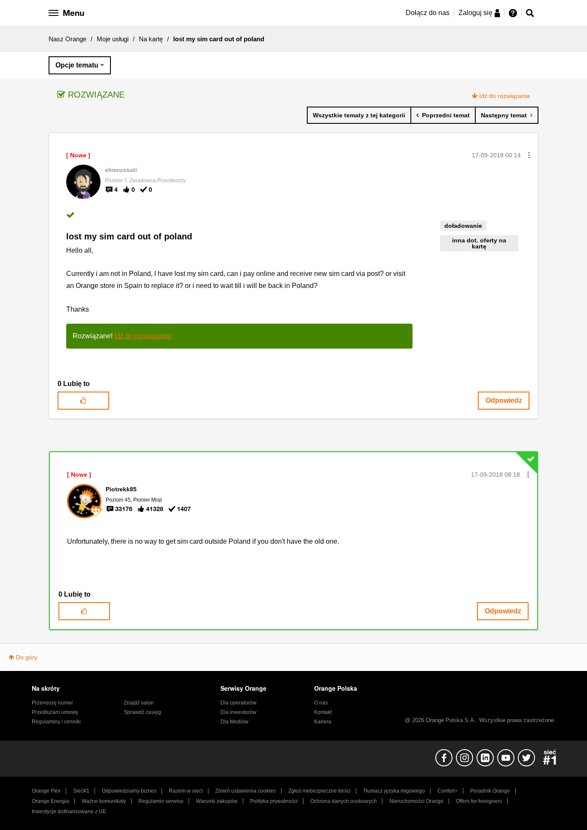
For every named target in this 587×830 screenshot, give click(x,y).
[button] (529, 155)
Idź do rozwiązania (504, 95)
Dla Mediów (234, 722)
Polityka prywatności (274, 801)
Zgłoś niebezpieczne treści (319, 791)
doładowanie (463, 225)
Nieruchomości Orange (416, 801)
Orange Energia (50, 801)
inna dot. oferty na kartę (479, 243)
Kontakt (323, 712)
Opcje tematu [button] (76, 65)
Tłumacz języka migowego (394, 791)
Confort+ (447, 791)
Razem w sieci (186, 791)
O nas (321, 703)
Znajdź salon (139, 703)
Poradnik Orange (490, 791)
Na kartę (151, 39)
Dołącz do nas (427, 12)
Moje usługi (112, 39)
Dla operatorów (238, 703)
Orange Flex (46, 791)
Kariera (322, 722)
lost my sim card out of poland (129, 236)
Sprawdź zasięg (142, 712)
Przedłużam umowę (55, 712)
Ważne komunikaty (104, 801)
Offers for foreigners (479, 801)
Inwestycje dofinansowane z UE (69, 812)
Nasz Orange (67, 39)
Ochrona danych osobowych (343, 801)
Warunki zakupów (217, 801)
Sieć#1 (81, 791)
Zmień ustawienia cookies (245, 791)
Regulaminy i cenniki (56, 722)
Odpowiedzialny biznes (129, 791)
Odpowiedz (504, 400)
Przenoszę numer (52, 703)
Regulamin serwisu (160, 801)
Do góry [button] (26, 657)
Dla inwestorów (238, 712)
